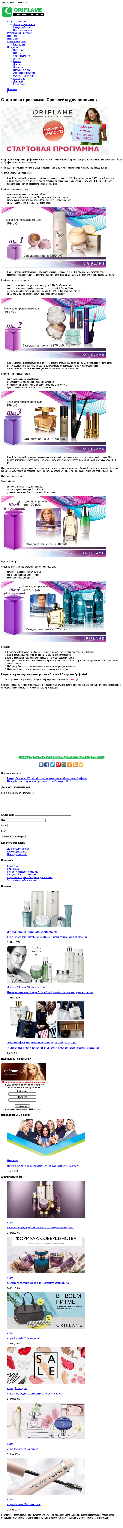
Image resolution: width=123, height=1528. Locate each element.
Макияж (17, 61)
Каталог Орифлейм (16, 21)
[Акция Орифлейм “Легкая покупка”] (46, 1494)
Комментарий (7, 814)
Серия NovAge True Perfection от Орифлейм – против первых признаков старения (47, 937)
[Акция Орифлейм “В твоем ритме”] (46, 1327)
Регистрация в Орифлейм (19, 33)
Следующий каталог (23, 27)
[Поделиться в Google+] (58, 764)
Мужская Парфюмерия (24, 75)
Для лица (17, 58)
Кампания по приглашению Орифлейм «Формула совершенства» (38, 1282)
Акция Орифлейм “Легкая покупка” (23, 1504)
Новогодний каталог (23, 30)
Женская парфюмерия (24, 72)
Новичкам (12, 35)
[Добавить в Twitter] (52, 764)
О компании (12, 866)
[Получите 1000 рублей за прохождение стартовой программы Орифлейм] (46, 1155)
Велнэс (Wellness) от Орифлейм (22, 871)
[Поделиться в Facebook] (46, 764)
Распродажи (19, 44)
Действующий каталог (24, 24)
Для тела (17, 64)
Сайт (3, 831)
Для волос (18, 67)
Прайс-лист (18, 50)
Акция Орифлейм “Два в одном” (22, 1449)
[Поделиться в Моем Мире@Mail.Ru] (64, 764)
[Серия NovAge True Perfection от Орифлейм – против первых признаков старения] (46, 926)
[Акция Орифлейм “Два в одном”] (46, 1438)
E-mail (4, 825)
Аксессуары (19, 78)
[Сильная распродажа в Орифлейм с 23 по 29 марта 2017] (46, 1383)
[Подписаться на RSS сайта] (75, 764)
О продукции (13, 868)
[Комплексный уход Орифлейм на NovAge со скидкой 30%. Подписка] (46, 1217)
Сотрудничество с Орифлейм (21, 874)
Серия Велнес (20, 84)
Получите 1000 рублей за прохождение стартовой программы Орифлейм (43, 1165)
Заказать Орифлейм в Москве (21, 880)
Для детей (18, 81)
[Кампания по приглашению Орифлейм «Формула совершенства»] (46, 1272)
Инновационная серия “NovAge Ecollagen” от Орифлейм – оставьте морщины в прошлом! (50, 992)
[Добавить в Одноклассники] (69, 764)
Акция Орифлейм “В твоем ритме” (23, 1338)
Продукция (12, 47)
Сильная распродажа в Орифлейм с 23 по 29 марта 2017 (34, 1393)
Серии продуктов (21, 55)
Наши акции (12, 38)
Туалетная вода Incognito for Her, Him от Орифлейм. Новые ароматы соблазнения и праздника (53, 1047)
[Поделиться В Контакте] (41, 764)
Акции (10, 1222)
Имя (3, 820)
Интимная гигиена (21, 70)
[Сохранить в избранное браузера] (81, 764)
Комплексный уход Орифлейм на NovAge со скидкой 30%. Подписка (40, 1227)
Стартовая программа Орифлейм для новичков (29, 877)
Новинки (17, 52)
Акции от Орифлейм (16, 41)
